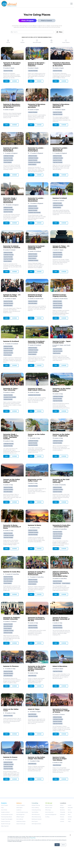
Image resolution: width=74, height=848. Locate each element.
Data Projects (35, 821)
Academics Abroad (5, 812)
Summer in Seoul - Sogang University (60, 295)
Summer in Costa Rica (11, 571)
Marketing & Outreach (36, 819)
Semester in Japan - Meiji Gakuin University (37, 389)
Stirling (69, 819)
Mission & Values (48, 805)
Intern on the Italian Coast (10, 709)
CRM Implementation (36, 823)
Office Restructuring (36, 816)
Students (4, 803)
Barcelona (62, 809)
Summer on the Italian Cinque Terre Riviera (36, 758)
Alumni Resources (49, 812)
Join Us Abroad (19, 819)
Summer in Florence (11, 666)
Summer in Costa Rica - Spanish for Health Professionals (37, 573)
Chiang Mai (62, 812)
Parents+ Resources (5, 821)
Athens (61, 805)
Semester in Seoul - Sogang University (35, 295)
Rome (69, 809)
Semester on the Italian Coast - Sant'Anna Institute (62, 390)
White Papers (19, 807)
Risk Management (20, 814)
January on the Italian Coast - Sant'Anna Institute (11, 481)
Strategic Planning (36, 805)
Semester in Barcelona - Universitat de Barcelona (36, 106)
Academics (18, 809)
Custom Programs (20, 805)
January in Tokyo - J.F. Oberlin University (61, 246)
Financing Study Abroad (6, 816)
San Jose (70, 812)
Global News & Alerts (20, 821)
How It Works (4, 809)
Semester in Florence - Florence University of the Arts (36, 619)
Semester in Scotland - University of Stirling (36, 342)
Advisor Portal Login (20, 823)
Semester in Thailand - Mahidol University (11, 618)
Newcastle (70, 807)
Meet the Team (48, 807)
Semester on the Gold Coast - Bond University (61, 481)
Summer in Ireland (60, 198)
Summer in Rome (34, 525)
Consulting (35, 803)
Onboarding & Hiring (36, 809)
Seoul (69, 814)
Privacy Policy (32, 837)
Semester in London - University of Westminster (36, 199)
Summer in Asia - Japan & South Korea (62, 342)
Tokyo (69, 821)
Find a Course (46, 20)
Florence (62, 816)
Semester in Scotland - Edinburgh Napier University (36, 247)
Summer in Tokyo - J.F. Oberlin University (12, 295)
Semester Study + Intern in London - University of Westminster (10, 200)
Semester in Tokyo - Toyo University (11, 389)
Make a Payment (5, 826)
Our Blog (47, 816)
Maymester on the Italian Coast (35, 480)
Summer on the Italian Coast (36, 435)
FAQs (2, 807)
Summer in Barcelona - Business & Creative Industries (36, 64)
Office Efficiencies (36, 814)
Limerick (62, 821)
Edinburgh (62, 814)
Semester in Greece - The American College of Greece (61, 710)
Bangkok (62, 807)
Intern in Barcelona (60, 666)
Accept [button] (57, 844)
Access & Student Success (7, 814)
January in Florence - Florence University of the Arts (61, 619)
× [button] (70, 834)
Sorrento (70, 816)
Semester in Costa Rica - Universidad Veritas (61, 526)
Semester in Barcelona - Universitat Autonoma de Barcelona (62, 64)
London (69, 805)
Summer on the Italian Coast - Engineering (61, 435)
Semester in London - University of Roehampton (36, 149)
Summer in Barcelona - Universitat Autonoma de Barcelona (12, 106)
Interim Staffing (35, 807)
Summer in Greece (10, 757)
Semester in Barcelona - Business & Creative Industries (12, 64)
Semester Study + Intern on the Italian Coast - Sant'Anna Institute (10, 436)
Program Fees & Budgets (6, 819)
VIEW (6, 81)
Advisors (19, 803)
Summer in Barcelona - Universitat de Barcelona (61, 106)
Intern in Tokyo (33, 709)
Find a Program (28, 20)
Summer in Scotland (11, 341)
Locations (63, 803)
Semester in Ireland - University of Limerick (11, 246)
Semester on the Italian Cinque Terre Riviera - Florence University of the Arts (37, 668)
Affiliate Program (20, 816)
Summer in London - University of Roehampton (11, 149)
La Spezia (62, 819)
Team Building (35, 812)
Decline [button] (63, 844)
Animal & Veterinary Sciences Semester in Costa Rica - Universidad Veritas (61, 574)
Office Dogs (48, 809)
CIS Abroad (48, 803)
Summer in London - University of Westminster (60, 149)
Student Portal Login (5, 823)
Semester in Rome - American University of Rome (12, 527)
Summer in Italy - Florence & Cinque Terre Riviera (60, 759)
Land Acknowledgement (50, 814)
